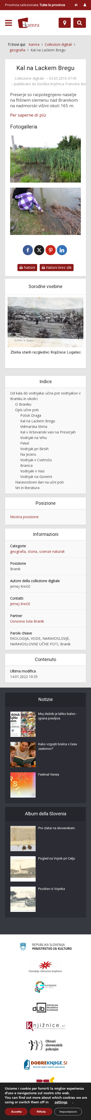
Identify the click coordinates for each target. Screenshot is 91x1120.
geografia (18, 551)
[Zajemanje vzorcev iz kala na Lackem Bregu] (45, 211)
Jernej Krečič (20, 603)
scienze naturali (51, 551)
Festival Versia (48, 774)
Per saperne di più (28, 115)
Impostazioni (68, 1112)
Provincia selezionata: (35, 5)
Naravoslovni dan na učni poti (39, 482)
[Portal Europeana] (45, 987)
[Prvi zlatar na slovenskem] (23, 838)
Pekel (24, 443)
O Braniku (23, 404)
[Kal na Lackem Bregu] (45, 159)
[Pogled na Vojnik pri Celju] (23, 869)
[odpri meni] (8, 23)
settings (61, 1102)
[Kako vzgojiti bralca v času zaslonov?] (23, 754)
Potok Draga (30, 415)
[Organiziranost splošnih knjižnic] (45, 966)
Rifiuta (41, 1112)
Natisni (29, 267)
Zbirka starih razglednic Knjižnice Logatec (45, 352)
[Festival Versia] (23, 785)
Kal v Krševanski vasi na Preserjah (48, 432)
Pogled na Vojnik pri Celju (56, 858)
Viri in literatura (27, 487)
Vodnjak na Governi (36, 476)
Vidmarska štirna (33, 426)
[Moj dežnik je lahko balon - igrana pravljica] (23, 724)
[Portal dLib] (45, 1007)
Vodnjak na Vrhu (33, 437)
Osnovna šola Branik (27, 621)
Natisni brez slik (58, 267)
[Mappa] (65, 23)
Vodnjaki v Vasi (32, 471)
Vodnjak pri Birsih (34, 448)
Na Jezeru (28, 454)
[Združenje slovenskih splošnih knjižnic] (45, 1026)
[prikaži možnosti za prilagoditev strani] (76, 5)
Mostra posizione (24, 516)
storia (32, 551)
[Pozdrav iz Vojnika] (23, 899)
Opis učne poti (27, 409)
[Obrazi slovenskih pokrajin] (45, 1045)
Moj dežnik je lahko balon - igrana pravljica (57, 716)
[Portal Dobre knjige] (45, 1064)
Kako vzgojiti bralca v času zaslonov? (57, 746)
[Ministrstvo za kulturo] (45, 947)
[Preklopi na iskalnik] (79, 23)
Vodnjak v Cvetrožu (36, 459)
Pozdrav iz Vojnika (51, 889)
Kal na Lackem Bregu (37, 421)
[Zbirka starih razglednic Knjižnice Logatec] (45, 321)
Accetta (16, 1112)
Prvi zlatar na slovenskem (56, 828)
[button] (70, 332)
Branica (26, 465)
